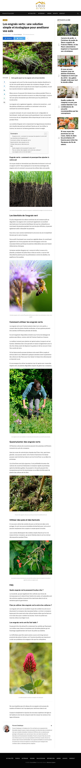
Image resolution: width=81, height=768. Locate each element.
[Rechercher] (78, 13)
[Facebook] (4, 82)
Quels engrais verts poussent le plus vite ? (24, 148)
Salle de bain (41, 758)
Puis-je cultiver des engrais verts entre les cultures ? (26, 150)
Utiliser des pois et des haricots (19, 144)
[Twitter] (4, 86)
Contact (62, 13)
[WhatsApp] (4, 98)
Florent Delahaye (18, 34)
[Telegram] (4, 94)
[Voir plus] (27, 38)
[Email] (4, 102)
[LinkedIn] (4, 90)
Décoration (51, 758)
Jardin (49, 13)
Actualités (31, 13)
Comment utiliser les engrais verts (20, 140)
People (17, 758)
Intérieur (41, 13)
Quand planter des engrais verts (19, 142)
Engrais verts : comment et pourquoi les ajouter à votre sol (29, 136)
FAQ (11, 146)
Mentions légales (51, 762)
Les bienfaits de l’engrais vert (19, 138)
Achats (55, 13)
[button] (45, 133)
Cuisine (32, 758)
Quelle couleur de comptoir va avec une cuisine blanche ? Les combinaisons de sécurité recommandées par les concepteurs (69, 106)
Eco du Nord (33, 762)
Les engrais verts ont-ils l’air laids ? (21, 152)
